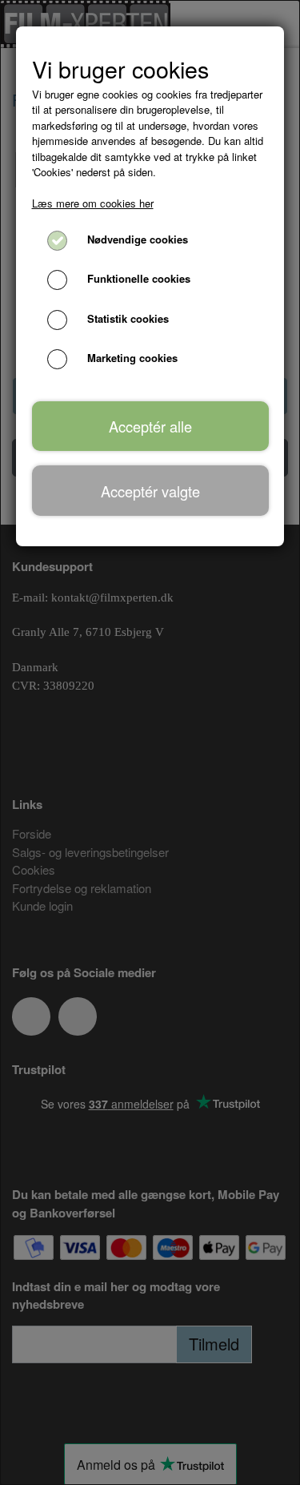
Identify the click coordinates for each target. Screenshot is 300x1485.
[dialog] (150, 742)
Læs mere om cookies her (93, 203)
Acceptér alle (150, 426)
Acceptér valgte (150, 491)
